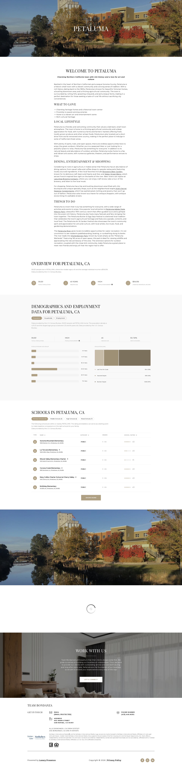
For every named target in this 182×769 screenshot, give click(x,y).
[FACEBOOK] (142, 760)
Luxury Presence (47, 760)
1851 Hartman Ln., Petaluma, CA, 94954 (52, 470)
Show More (91, 498)
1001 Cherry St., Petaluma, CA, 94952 (51, 479)
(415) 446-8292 (127, 714)
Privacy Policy (114, 760)
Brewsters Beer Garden (112, 172)
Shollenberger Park (79, 236)
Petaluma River (64, 231)
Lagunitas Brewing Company (66, 179)
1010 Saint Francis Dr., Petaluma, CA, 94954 (53, 461)
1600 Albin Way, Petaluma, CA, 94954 (51, 452)
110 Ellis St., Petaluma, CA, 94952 (50, 488)
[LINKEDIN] (153, 760)
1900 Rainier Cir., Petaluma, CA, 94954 (52, 443)
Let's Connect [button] (91, 679)
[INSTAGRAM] (147, 760)
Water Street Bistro (113, 174)
